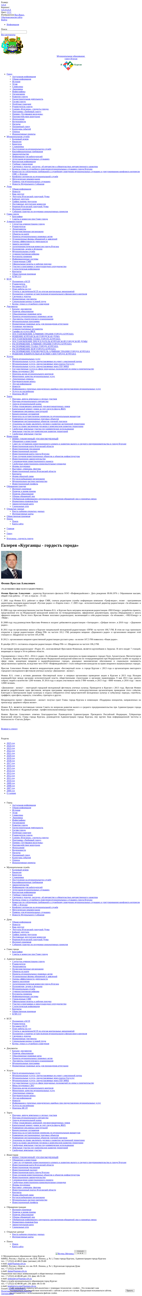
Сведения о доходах (21, 296)
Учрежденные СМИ (21, 261)
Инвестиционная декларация (26, 449)
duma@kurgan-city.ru (17, 1271)
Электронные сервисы (23, 379)
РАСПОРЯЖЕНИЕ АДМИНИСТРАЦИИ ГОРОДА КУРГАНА (42, 344)
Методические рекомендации (26, 179)
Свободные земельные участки (27, 434)
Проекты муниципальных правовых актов (32, 236)
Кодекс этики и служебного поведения (30, 304)
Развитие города (20, 96)
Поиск (10, 519)
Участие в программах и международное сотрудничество (39, 266)
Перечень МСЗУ (20, 394)
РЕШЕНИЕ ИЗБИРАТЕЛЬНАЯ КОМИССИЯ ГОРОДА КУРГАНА (44, 354)
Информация (13, 24)
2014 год (11, 771)
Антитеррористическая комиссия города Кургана (35, 246)
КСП (9, 279)
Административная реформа (25, 254)
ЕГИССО (16, 276)
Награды (16, 124)
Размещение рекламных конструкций (30, 411)
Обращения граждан (16, 486)
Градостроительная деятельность (27, 99)
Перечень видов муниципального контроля (32, 374)
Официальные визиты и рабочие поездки (31, 264)
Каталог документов (22, 309)
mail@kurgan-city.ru (17, 1263)
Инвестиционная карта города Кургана (30, 454)
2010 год (11, 781)
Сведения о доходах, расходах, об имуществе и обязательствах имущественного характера (55, 166)
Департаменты (19, 229)
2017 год (11, 763)
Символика (17, 86)
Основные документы (22, 326)
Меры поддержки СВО (23, 371)
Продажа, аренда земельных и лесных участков (34, 399)
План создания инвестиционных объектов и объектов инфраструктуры (46, 456)
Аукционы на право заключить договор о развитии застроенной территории (48, 424)
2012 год (11, 776)
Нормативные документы (24, 299)
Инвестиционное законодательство (29, 459)
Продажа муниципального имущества (30, 401)
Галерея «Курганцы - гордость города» (30, 109)
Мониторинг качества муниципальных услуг (33, 376)
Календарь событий (21, 129)
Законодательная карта (23, 504)
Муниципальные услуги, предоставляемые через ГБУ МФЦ (40, 366)
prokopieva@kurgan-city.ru (20, 1278)
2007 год (11, 788)
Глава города (13, 214)
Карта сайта (17, 524)
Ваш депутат (18, 194)
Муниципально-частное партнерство (29, 481)
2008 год (11, 786)
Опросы (16, 131)
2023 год (11, 748)
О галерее (11, 793)
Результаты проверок (22, 256)
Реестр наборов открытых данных (28, 511)
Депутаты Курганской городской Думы (31, 196)
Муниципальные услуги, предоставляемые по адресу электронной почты (47, 361)
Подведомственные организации (28, 231)
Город (9, 74)
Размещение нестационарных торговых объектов (35, 419)
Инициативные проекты (24, 134)
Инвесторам (12, 436)
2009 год (11, 783)
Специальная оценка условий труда (29, 301)
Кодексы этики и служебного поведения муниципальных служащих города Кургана (52, 169)
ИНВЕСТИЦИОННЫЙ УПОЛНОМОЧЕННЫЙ (35, 439)
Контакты (16, 271)
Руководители (19, 226)
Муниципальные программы (26, 321)
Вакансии (16, 141)
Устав (14, 84)
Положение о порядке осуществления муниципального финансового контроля (49, 294)
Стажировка (18, 146)
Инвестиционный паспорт (24, 451)
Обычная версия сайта (11, 17)
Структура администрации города (28, 224)
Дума (9, 186)
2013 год (11, 773)
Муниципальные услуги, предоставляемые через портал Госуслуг (43, 364)
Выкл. (22, 15)
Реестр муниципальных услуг (26, 359)
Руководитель (18, 284)
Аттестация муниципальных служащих (31, 159)
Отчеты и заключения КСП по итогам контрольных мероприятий (43, 291)
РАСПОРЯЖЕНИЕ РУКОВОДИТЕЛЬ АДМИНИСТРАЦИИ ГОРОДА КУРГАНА (51, 351)
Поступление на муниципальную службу (31, 149)
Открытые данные (15, 509)
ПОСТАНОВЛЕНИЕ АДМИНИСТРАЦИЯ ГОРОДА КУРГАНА (43, 334)
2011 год (11, 778)
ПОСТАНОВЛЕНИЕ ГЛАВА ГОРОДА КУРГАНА (36, 339)
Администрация (14, 221)
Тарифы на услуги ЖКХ (23, 331)
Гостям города (19, 101)
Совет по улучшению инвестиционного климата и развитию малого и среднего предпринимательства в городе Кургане (69, 444)
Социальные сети (20, 506)
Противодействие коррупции (26, 116)
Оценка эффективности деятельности (30, 241)
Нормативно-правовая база (25, 501)
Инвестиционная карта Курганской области (33, 446)
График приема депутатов (24, 201)
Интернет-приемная (21, 209)
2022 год (11, 751)
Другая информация (21, 384)
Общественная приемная (24, 274)
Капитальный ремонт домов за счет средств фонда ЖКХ (39, 409)
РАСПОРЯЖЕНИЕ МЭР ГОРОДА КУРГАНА (34, 349)
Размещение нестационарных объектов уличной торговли (39, 421)
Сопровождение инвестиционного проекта (32, 461)
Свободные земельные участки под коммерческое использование (43, 429)
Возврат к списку (9, 729)
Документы (12, 306)
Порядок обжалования (22, 311)
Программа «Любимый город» (26, 111)
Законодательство (20, 154)
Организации (18, 94)
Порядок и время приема (24, 491)
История (16, 81)
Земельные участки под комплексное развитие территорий (40, 431)
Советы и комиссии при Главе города (30, 219)
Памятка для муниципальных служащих (31, 181)
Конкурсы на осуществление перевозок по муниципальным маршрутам (46, 416)
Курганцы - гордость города (20, 538)
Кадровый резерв (20, 139)
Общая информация (21, 79)
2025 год (11, 743)
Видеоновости (19, 121)
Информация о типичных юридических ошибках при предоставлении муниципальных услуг (56, 389)
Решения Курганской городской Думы (30, 206)
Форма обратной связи (23, 476)
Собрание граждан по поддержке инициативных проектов (40, 211)
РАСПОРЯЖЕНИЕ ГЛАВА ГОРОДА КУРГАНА (35, 346)
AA (2, 10)
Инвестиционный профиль (25, 484)
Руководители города (22, 106)
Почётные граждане (21, 104)
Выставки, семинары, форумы (26, 469)
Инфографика (18, 91)
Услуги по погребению (23, 391)
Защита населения (20, 244)
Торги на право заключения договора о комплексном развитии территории (47, 426)
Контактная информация (24, 161)
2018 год (11, 761)
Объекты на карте (20, 234)
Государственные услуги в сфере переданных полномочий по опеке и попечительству (53, 369)
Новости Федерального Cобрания (28, 184)
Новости (16, 191)
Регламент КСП (19, 286)
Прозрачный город (21, 126)
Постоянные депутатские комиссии (29, 204)
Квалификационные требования (27, 151)
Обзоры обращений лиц (23, 496)
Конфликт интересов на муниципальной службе (35, 176)
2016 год (11, 766)
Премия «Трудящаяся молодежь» (27, 114)
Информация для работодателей (27, 156)
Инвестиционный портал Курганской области (34, 471)
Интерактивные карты (23, 514)
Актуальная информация (24, 76)
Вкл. (16, 15)
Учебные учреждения (22, 164)
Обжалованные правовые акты (27, 314)
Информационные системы (25, 259)
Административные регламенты (27, 329)
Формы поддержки (21, 466)
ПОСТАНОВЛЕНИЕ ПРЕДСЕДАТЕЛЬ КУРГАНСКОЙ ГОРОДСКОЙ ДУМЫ (49, 341)
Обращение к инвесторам (24, 441)
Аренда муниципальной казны (26, 404)
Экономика (17, 89)
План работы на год (21, 289)
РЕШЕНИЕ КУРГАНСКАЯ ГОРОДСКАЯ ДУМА (36, 336)
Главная (10, 528)
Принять (129, 1291)
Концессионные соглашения (25, 414)
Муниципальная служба (18, 136)
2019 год (11, 758)
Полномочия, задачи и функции (27, 249)
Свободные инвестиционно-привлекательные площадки (39, 464)
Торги (9, 396)
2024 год (11, 746)
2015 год (11, 768)
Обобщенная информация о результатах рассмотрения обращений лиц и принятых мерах (54, 499)
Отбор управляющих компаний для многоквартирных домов (41, 406)
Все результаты (8, 34)
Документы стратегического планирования (32, 319)
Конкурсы (17, 144)
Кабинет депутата (20, 199)
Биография (17, 216)
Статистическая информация (26, 269)
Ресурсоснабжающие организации (28, 479)
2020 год (11, 756)
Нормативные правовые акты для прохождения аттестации (40, 324)
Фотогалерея (18, 119)
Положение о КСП (21, 281)
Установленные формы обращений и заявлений (34, 239)
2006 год (11, 791)
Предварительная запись (24, 381)
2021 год (11, 753)
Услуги (10, 356)
